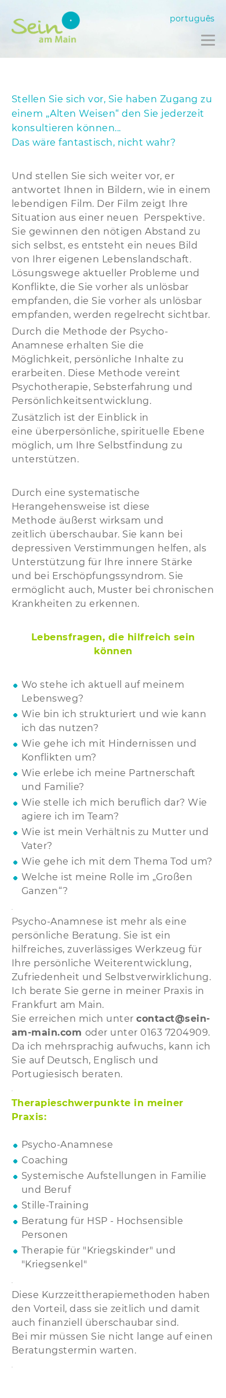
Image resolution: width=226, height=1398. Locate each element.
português (192, 18)
